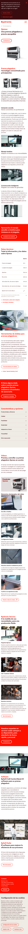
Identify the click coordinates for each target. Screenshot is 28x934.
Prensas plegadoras (7, 26)
